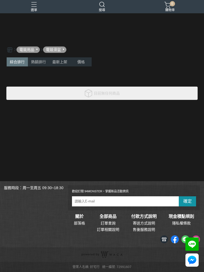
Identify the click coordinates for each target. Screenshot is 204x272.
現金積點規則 (181, 216)
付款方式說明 (144, 216)
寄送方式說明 (144, 223)
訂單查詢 (108, 223)
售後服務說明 (144, 229)
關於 (79, 216)
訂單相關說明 (108, 229)
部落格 (79, 223)
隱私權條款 (181, 223)
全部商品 (108, 216)
